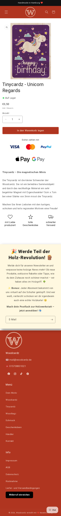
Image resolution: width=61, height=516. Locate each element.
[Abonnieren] (51, 319)
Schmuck (10, 420)
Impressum (11, 460)
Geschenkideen (14, 427)
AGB (8, 467)
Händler (10, 434)
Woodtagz (11, 413)
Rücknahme (12, 481)
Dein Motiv (11, 393)
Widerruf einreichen (19, 494)
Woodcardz (11, 400)
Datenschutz (12, 474)
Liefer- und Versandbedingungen (23, 488)
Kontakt (10, 441)
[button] (6, 12)
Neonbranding (46, 513)
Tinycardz (11, 406)
